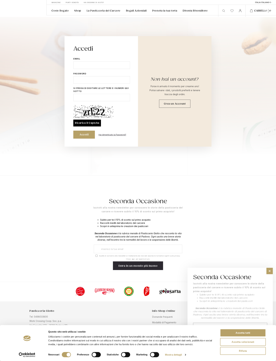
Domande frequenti (162, 316)
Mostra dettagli (173, 354)
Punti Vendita (72, 2)
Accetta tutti (243, 332)
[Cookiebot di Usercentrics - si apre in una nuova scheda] (27, 354)
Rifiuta (243, 350)
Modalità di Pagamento (164, 322)
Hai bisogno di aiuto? (94, 2)
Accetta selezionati (243, 342)
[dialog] (230, 313)
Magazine (56, 2)
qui (133, 259)
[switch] (96, 354)
